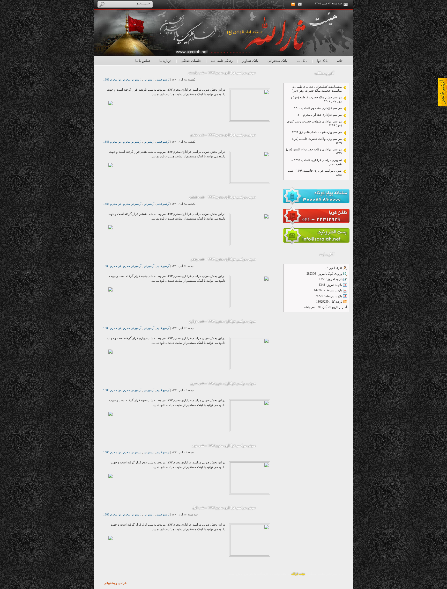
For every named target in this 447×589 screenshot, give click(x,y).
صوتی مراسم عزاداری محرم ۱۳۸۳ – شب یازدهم (222, 73)
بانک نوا (322, 61)
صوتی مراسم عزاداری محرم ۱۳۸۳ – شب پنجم (223, 259)
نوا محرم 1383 (112, 79)
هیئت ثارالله (298, 573)
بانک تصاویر (250, 61)
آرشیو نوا (149, 79)
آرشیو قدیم (163, 79)
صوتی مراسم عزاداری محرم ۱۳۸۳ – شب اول (224, 508)
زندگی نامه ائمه (222, 61)
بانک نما (302, 61)
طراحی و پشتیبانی (116, 583)
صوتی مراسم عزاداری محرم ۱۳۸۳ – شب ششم (222, 197)
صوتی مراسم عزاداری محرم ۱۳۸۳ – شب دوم (224, 445)
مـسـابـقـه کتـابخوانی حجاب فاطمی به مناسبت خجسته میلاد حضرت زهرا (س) (317, 88)
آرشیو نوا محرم (132, 79)
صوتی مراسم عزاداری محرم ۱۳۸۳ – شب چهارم (222, 321)
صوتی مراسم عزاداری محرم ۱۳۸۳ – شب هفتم (223, 135)
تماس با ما (142, 61)
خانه (340, 61)
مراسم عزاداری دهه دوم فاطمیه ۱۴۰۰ (318, 108)
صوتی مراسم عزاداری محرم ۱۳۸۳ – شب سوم (223, 383)
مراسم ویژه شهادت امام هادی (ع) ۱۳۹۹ (317, 132)
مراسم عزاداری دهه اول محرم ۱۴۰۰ (319, 115)
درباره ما (165, 61)
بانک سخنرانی (277, 61)
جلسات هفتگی (191, 61)
